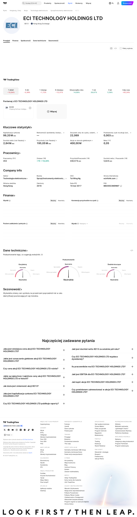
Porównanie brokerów (71, 441)
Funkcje (67, 424)
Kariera (66, 469)
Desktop (43, 490)
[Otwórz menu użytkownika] (118, 3)
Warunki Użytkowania (71, 488)
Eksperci (97, 454)
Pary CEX (43, 439)
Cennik (66, 426)
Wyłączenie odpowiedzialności (74, 490)
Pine (41, 443)
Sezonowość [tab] (53, 41)
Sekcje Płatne (99, 459)
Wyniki (42, 463)
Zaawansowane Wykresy (123, 431)
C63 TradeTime (69, 482)
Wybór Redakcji (100, 446)
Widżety (118, 424)
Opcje (42, 478)
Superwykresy (45, 424)
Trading (97, 441)
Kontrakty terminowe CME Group (75, 450)
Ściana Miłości (99, 426)
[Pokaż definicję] (21, 133)
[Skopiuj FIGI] (121, 186)
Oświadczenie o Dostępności (73, 497)
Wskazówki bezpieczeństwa (73, 499)
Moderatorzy (99, 435)
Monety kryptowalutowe (48, 437)
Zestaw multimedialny (71, 471)
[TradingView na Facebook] (8, 429)
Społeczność (59, 3)
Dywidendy (44, 465)
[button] (53, 3)
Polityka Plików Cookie (71, 495)
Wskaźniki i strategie (101, 452)
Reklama (118, 439)
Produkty (47, 3)
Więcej (88, 3)
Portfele (42, 473)
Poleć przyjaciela (100, 428)
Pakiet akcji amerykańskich (73, 454)
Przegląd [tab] (6, 41)
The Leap (67, 443)
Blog (65, 465)
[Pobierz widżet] (115, 48)
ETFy (42, 432)
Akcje (42, 430)
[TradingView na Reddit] (32, 429)
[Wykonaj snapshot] (111, 48)
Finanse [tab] (15, 41)
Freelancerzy (99, 456)
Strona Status (68, 504)
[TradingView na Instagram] (16, 429)
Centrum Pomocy (70, 467)
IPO (41, 467)
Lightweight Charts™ (121, 428)
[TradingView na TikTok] (28, 429)
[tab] (53, 200)
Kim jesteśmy (68, 460)
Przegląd (67, 437)
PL (113, 3)
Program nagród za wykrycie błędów (76, 502)
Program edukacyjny (122, 446)
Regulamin (98, 433)
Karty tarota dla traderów (72, 480)
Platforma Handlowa (121, 433)
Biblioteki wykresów (121, 426)
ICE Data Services (28, 439)
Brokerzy (79, 3)
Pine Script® (44, 482)
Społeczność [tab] (26, 41)
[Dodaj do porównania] (30, 108)
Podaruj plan (68, 431)
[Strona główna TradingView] (5, 3)
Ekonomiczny (44, 460)
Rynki (70, 3)
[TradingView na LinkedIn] (20, 429)
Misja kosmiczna (69, 463)
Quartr (30, 452)
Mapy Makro (44, 480)
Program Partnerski (121, 443)
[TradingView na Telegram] (24, 429)
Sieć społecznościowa (102, 424)
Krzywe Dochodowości (47, 475)
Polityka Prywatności (71, 493)
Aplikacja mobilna (46, 488)
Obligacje (43, 435)
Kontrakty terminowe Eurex (73, 452)
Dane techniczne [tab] (39, 41)
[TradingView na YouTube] (12, 429)
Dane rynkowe (69, 428)
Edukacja (98, 443)
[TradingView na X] (4, 429)
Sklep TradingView (70, 478)
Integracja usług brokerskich (124, 441)
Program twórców (100, 431)
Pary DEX (43, 441)
